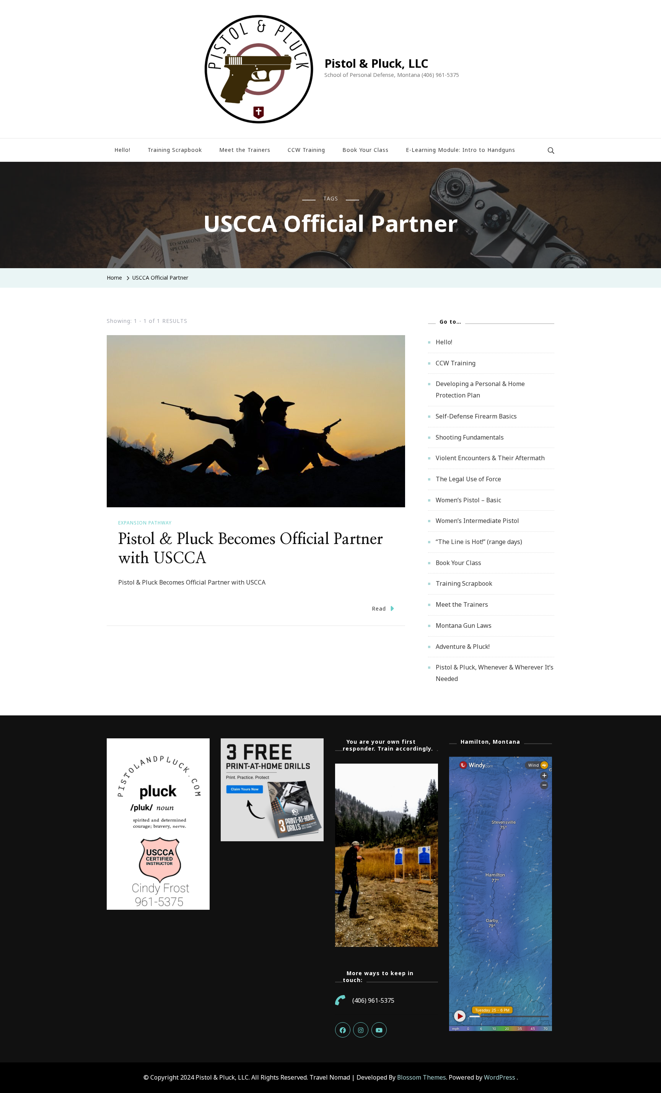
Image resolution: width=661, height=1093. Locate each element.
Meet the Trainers (244, 149)
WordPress (499, 1077)
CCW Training (306, 149)
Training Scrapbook (175, 149)
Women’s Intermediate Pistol (477, 520)
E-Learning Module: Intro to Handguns (460, 149)
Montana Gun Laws (464, 625)
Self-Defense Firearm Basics (476, 416)
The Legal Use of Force (468, 479)
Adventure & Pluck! (463, 646)
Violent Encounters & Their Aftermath (490, 458)
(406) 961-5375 (373, 1000)
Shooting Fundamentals (470, 437)
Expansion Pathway (145, 523)
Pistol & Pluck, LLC (376, 63)
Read (379, 608)
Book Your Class (365, 149)
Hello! (122, 149)
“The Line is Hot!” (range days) (479, 542)
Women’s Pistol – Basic (468, 500)
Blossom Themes (421, 1077)
